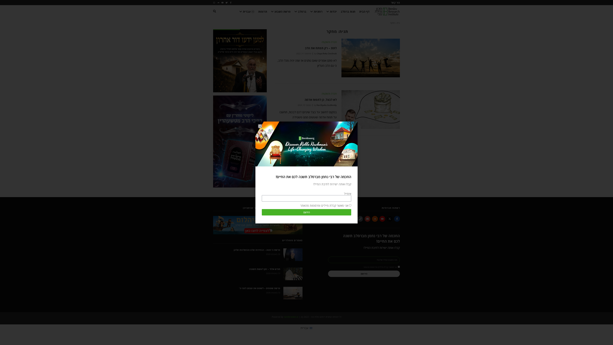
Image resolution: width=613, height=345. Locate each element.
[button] (260, 126)
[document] (306, 172)
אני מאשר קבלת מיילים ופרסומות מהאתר (324, 205)
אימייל (347, 193)
